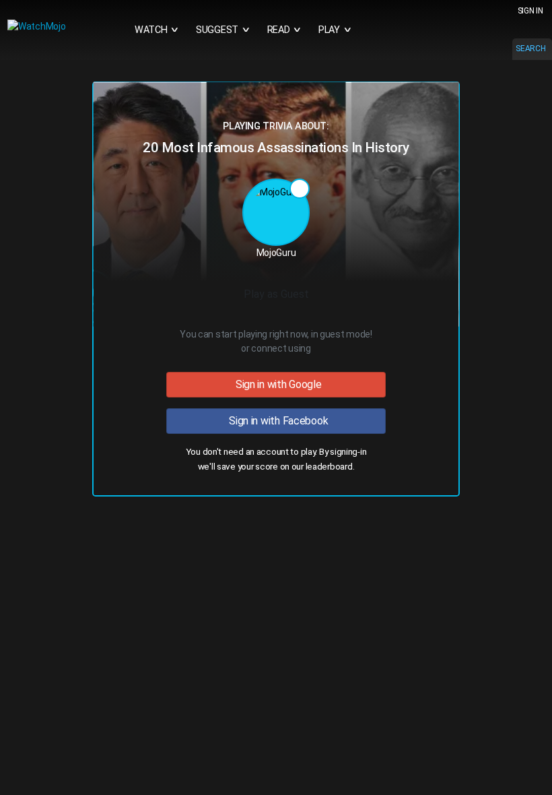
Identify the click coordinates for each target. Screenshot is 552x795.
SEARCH (530, 48)
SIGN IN (530, 10)
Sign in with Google (275, 384)
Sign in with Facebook (276, 420)
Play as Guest (276, 294)
